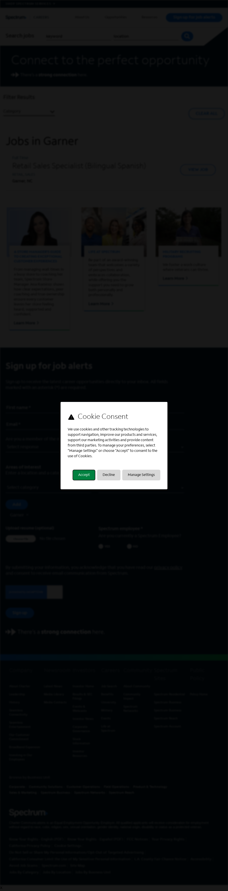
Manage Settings (141, 475)
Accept (84, 475)
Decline (109, 475)
